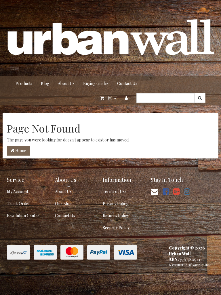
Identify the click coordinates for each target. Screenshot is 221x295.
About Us (66, 83)
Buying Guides (95, 83)
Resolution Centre (23, 215)
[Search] (199, 98)
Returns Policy (116, 215)
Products (24, 83)
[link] (166, 191)
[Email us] (154, 191)
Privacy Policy (115, 203)
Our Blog (63, 203)
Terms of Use (115, 191)
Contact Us (127, 83)
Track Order (18, 203)
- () (108, 98)
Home (20, 150)
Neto (208, 264)
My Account (17, 191)
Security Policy (116, 227)
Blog (45, 83)
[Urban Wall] (110, 37)
